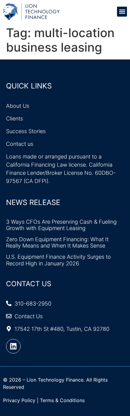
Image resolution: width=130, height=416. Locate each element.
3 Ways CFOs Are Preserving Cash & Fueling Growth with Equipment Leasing (61, 225)
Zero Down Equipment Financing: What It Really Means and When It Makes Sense (57, 242)
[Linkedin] (13, 346)
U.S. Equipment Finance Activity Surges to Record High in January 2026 (58, 260)
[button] (122, 12)
